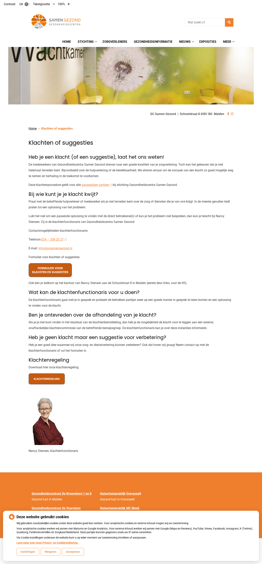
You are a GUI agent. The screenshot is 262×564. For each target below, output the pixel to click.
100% (61, 4)
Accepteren (73, 551)
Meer (227, 42)
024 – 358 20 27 (52, 239)
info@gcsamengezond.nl (55, 248)
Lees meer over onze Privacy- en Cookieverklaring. (47, 542)
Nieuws (185, 42)
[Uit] (28, 4)
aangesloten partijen (95, 185)
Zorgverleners (114, 42)
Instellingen (28, 551)
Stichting (86, 42)
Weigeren (50, 551)
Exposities (207, 42)
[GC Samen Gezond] (57, 21)
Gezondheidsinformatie (153, 42)
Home (66, 42)
